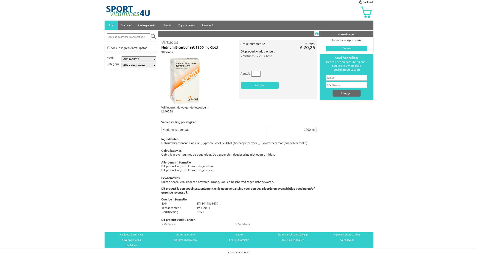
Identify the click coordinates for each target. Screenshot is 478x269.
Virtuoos (169, 42)
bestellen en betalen (293, 239)
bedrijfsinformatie (239, 239)
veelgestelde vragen (131, 234)
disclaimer (131, 245)
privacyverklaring (131, 239)
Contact (208, 25)
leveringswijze (346, 239)
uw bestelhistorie (185, 234)
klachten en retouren (185, 239)
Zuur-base (265, 56)
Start (111, 25)
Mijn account (187, 25)
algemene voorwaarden (346, 234)
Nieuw (167, 25)
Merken (126, 25)
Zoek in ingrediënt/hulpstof (129, 48)
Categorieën (147, 25)
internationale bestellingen (293, 234)
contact (239, 234)
